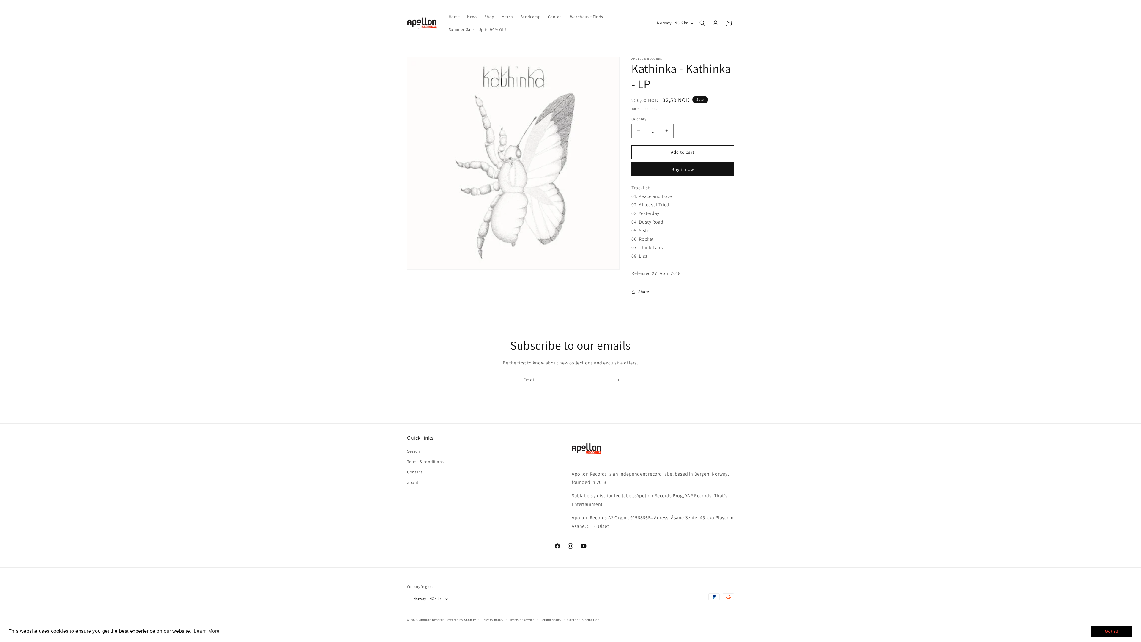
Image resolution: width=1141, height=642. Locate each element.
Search (413, 451)
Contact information (583, 620)
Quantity (638, 119)
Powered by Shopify (460, 620)
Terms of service (522, 620)
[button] (702, 23)
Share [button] (643, 291)
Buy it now (683, 169)
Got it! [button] (1112, 631)
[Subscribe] (617, 380)
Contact (414, 472)
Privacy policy (493, 620)
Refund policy (551, 620)
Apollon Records (432, 620)
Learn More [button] (207, 631)
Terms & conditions (425, 461)
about (413, 482)
